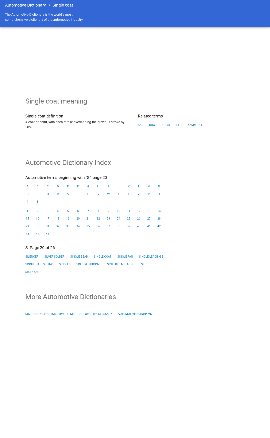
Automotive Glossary (96, 314)
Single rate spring (39, 264)
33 (68, 226)
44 (37, 234)
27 (149, 218)
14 (159, 211)
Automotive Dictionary (25, 5)
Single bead (79, 256)
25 (128, 218)
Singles (64, 264)
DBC (152, 125)
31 (47, 226)
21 (88, 218)
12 (138, 211)
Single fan (125, 256)
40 (138, 226)
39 (128, 226)
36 (98, 226)
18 (57, 218)
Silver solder (54, 256)
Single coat (102, 256)
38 (118, 226)
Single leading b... (152, 256)
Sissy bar (32, 272)
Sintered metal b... (121, 264)
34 (78, 226)
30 (37, 226)
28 (159, 218)
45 (47, 234)
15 (27, 218)
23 (108, 218)
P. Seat (165, 125)
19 (68, 218)
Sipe (144, 264)
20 (78, 218)
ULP (179, 125)
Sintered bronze (88, 264)
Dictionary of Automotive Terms (49, 314)
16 (37, 218)
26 (138, 218)
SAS (140, 125)
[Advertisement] (135, 58)
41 (149, 226)
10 (118, 211)
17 (47, 218)
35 (88, 226)
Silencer (31, 256)
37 (108, 226)
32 (57, 226)
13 (149, 211)
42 (159, 226)
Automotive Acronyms (135, 314)
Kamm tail (195, 125)
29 (27, 226)
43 (27, 234)
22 (98, 218)
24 (118, 218)
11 (128, 211)
